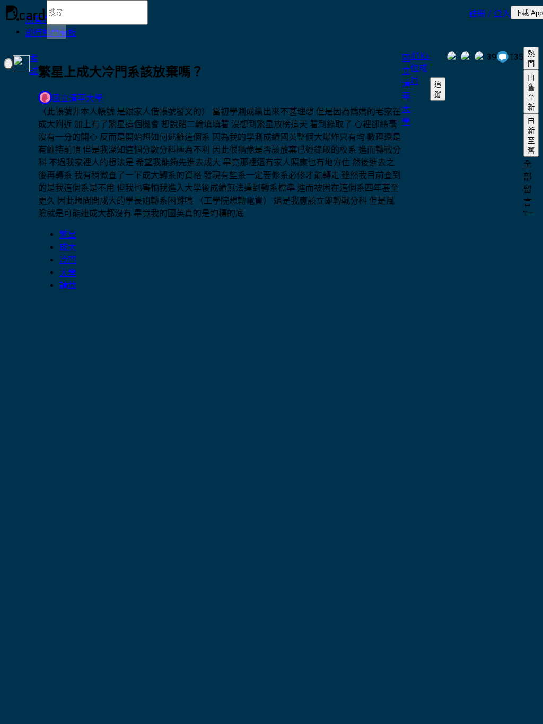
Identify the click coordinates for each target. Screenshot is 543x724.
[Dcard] (25, 13)
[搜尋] (56, 32)
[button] (490, 12)
